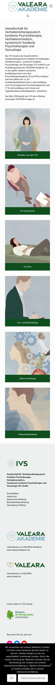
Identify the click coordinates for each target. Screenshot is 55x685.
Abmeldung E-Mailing (16, 505)
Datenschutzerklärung (16, 499)
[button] (50, 6)
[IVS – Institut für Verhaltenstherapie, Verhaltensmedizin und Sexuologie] (27, 7)
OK (11, 678)
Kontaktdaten (13, 493)
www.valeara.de (14, 576)
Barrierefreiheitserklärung (18, 502)
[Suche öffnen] (28, 16)
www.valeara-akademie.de (18, 550)
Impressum (12, 496)
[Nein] (51, 664)
